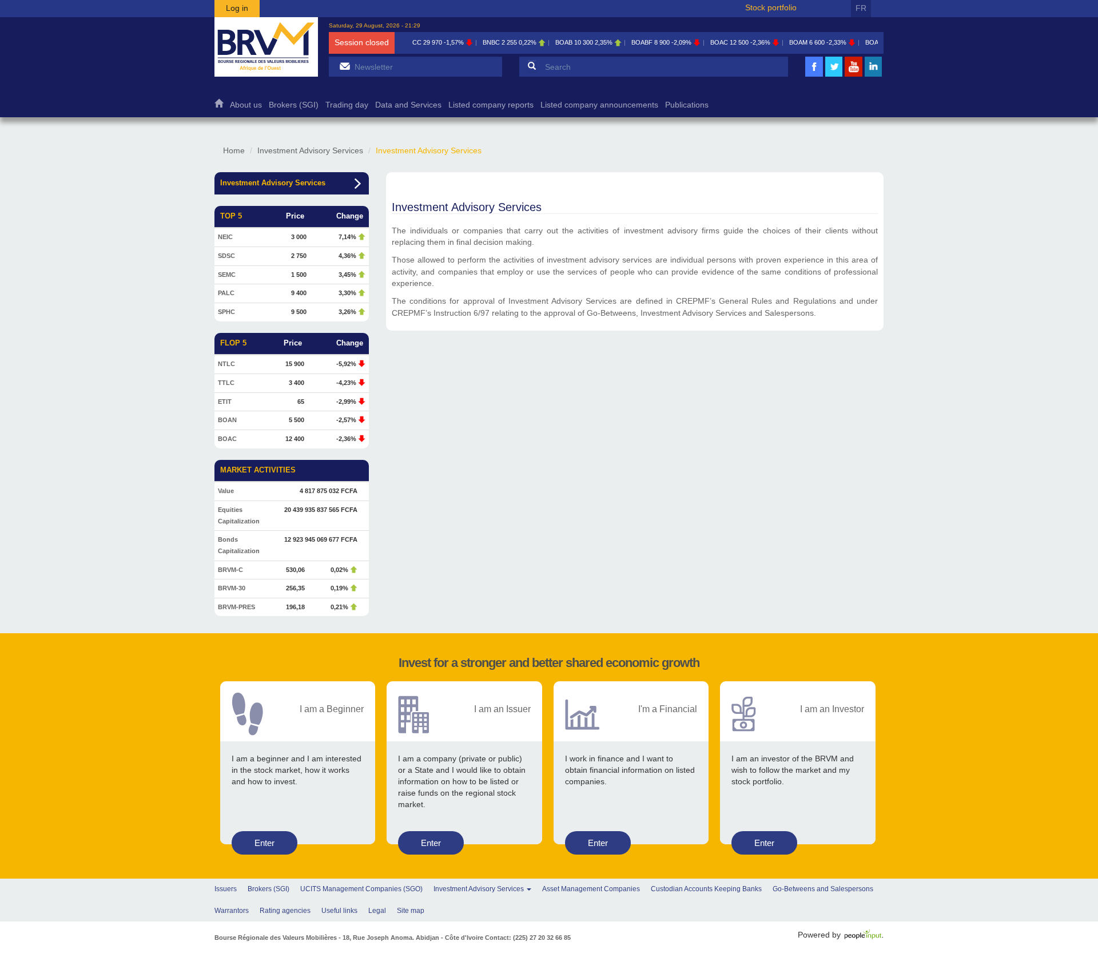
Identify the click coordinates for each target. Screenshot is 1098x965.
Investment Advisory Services (310, 150)
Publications (687, 105)
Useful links (339, 911)
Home (218, 106)
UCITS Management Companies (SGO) (361, 889)
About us (246, 105)
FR (861, 8)
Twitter (833, 75)
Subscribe (344, 66)
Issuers (225, 889)
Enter (264, 843)
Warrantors (231, 911)
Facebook (814, 75)
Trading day (346, 105)
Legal (377, 911)
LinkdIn (873, 75)
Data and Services (408, 105)
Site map (410, 911)
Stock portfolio (771, 7)
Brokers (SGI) (294, 105)
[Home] (266, 47)
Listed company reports (491, 105)
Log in (237, 8)
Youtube (853, 75)
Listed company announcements (599, 105)
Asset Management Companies (591, 889)
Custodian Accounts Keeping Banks (706, 889)
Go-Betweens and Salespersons (823, 889)
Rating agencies (285, 911)
